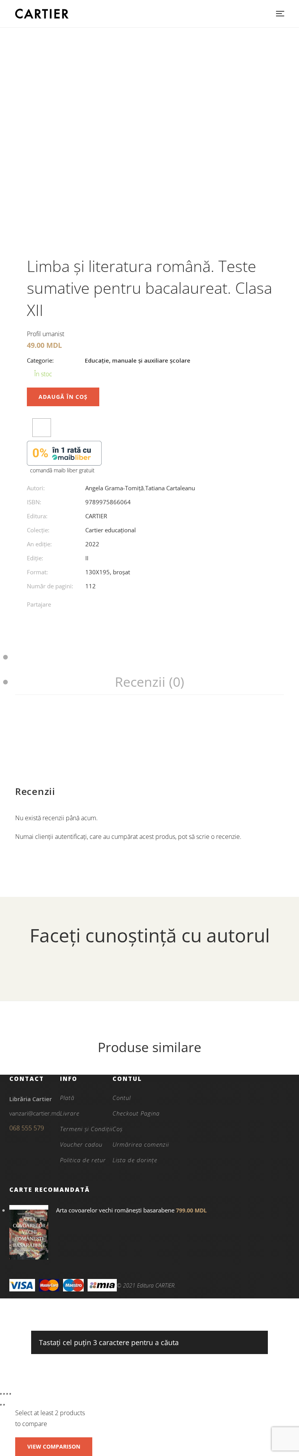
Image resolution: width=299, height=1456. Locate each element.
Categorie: (40, 360)
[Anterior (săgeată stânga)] (1, 1404)
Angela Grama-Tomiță (114, 488)
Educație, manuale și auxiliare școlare (137, 360)
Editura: (37, 516)
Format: (37, 572)
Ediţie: (35, 558)
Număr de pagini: (50, 586)
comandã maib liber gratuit (62, 470)
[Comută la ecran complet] (4, 1394)
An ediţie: (39, 544)
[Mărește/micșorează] (1, 1394)
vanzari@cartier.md (34, 1113)
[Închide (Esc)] (10, 1394)
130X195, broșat (107, 572)
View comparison (53, 1446)
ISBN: (34, 502)
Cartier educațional (110, 530)
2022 (92, 544)
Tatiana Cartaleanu (170, 488)
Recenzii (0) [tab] (149, 682)
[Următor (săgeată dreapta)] (4, 1404)
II (86, 558)
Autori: (36, 488)
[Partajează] (7, 1394)
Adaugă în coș (63, 396)
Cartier (96, 516)
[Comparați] (41, 427)
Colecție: (38, 530)
